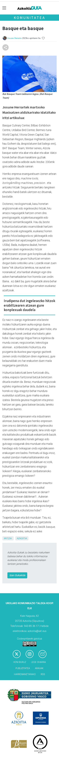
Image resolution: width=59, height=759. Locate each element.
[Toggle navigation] (4, 8)
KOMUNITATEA (29, 17)
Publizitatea (23, 668)
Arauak (39, 668)
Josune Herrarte (14, 38)
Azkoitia (22, 538)
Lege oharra (38, 662)
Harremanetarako (25, 674)
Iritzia (7, 538)
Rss (43, 674)
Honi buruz (19, 662)
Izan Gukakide (17, 575)
